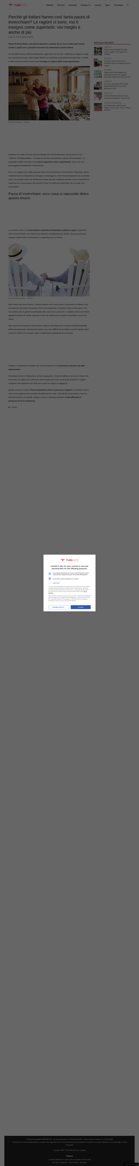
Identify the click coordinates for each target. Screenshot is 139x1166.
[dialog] (69, 583)
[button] (69, 583)
